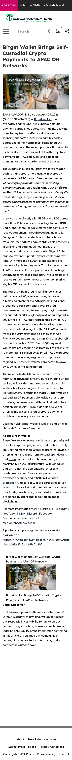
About (20, 739)
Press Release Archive (41, 739)
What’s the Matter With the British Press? (36, 5)
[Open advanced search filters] (58, 31)
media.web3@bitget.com (19, 523)
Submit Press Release (22, 746)
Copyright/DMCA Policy (18, 754)
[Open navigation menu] (6, 31)
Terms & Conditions (51, 746)
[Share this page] (67, 31)
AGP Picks (9, 5)
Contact (64, 754)
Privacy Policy (46, 754)
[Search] (50, 31)
